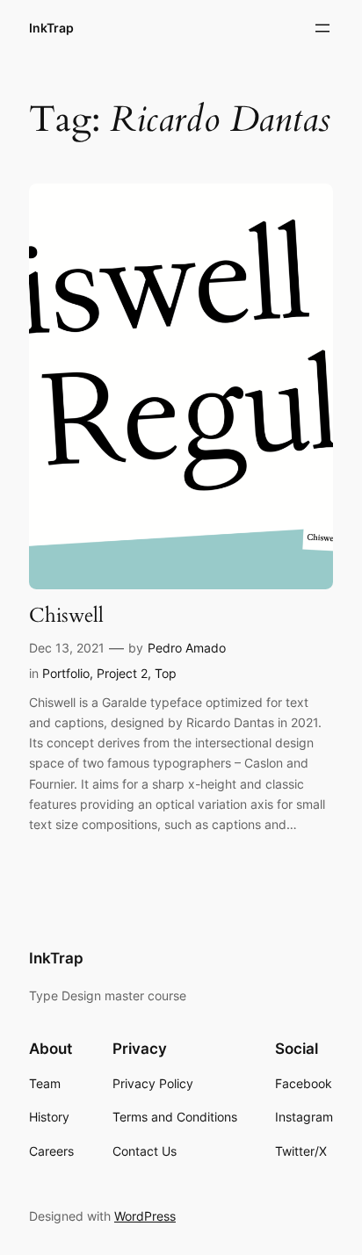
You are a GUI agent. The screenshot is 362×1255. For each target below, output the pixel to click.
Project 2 (122, 673)
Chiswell (66, 615)
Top (166, 673)
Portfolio (66, 673)
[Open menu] (322, 28)
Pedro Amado (187, 647)
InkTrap (51, 27)
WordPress (145, 1215)
